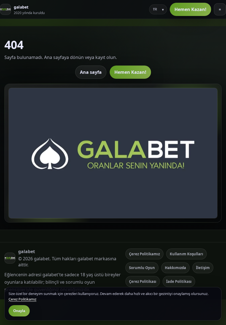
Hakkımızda (175, 267)
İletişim (203, 267)
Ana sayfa (91, 72)
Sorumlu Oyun (142, 267)
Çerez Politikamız (144, 253)
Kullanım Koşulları (186, 253)
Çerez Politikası (142, 281)
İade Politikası (179, 281)
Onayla (19, 311)
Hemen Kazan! (190, 9)
